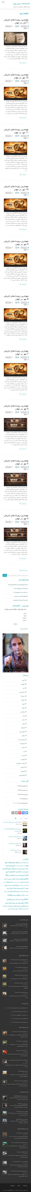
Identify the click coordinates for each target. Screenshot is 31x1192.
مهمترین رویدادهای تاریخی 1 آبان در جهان (16, 21)
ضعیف (24, 620)
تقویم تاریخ (9, 871)
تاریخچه (14, 868)
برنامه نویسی (22, 692)
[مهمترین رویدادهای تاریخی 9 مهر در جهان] (15, 260)
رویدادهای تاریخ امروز (13, 888)
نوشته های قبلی (24, 570)
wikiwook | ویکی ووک (21, 3)
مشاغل (23, 736)
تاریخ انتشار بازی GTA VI (16, 850)
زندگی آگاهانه (11, 1190)
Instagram (13, 1186)
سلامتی (25, 899)
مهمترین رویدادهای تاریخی (17, 906)
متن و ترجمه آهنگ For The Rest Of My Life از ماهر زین (13, 830)
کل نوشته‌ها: (25, 799)
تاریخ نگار (18, 868)
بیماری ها (23, 696)
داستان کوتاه (10, 882)
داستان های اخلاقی (17, 882)
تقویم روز (11, 875)
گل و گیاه (23, 771)
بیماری (21, 866)
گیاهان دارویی (22, 775)
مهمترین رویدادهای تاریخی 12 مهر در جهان (16, 76)
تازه (21, 818)
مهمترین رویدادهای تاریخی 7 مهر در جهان (16, 352)
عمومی (25, 28)
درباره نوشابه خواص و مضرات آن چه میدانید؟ (20, 1031)
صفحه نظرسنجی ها (24, 629)
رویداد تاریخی (24, 888)
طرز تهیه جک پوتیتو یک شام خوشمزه (20, 600)
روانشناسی (22, 712)
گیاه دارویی (11, 908)
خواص (21, 878)
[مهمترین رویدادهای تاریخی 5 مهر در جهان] (15, 480)
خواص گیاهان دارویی (13, 879)
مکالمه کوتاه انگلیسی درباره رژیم (22, 946)
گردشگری (23, 767)
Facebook (25, 1186)
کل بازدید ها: (25, 795)
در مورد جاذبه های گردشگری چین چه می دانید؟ (19, 1142)
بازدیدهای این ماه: (24, 790)
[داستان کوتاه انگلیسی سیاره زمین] (24, 838)
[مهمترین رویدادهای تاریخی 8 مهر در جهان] (15, 315)
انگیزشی (24, 866)
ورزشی (23, 755)
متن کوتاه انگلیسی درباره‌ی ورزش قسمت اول (13, 822)
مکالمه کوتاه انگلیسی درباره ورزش (21, 596)
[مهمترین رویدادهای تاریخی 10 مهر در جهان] (15, 205)
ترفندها (23, 700)
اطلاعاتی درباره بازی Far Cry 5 (22, 1111)
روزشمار (16, 885)
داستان (23, 882)
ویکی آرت (23, 759)
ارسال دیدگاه (8, 26)
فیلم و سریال (22, 732)
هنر (24, 751)
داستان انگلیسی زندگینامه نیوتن (15, 843)
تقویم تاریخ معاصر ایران (21, 875)
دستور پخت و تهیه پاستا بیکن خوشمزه (21, 983)
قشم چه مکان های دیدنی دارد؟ (22, 1152)
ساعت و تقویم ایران (19, 895)
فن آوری (23, 728)
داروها (23, 708)
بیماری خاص (17, 866)
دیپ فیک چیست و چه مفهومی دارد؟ (21, 592)
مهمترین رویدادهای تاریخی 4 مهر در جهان (16, 517)
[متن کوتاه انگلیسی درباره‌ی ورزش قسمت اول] (24, 823)
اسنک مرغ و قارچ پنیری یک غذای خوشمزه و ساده (18, 585)
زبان (24, 716)
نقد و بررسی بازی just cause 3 (22, 1119)
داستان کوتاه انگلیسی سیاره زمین (15, 837)
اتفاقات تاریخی (23, 863)
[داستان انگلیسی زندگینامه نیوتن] (24, 845)
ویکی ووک (7, 906)
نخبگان (23, 747)
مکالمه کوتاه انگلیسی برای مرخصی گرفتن (21, 939)
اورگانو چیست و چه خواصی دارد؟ (22, 1041)
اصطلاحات (23, 684)
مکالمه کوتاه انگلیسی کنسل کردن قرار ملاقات (20, 932)
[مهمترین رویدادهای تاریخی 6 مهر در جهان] (15, 425)
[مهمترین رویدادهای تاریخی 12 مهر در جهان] (15, 94)
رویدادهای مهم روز (13, 891)
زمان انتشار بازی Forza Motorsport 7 (21, 1096)
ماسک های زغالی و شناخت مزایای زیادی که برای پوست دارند (18, 1060)
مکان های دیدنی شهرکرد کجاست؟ (22, 1133)
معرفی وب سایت (21, 740)
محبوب (25, 818)
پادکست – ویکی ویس (20, 763)
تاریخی (23, 871)
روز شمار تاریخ (9, 885)
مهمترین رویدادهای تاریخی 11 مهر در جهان (16, 131)
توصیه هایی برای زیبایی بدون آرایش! (21, 1081)
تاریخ (13, 865)
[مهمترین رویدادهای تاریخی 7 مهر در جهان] (15, 370)
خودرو (23, 704)
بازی (24, 688)
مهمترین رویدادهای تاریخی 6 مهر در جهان (16, 407)
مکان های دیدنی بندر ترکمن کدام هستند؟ (20, 1161)
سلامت (23, 720)
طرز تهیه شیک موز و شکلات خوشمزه (21, 992)
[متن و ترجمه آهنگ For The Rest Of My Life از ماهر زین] (24, 830)
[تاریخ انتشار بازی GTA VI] (24, 852)
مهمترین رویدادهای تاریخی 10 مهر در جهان (16, 187)
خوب (24, 616)
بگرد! (5, 575)
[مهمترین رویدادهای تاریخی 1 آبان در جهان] (15, 39)
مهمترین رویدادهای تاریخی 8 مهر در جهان (16, 297)
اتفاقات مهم (15, 862)
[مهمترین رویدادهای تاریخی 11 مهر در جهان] (15, 148)
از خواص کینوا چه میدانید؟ (23, 1071)
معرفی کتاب (22, 744)
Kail (16, 26)
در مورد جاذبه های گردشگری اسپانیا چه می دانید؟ (19, 1171)
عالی (24, 613)
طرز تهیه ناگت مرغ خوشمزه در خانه (21, 588)
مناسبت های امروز (17, 899)
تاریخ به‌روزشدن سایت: (23, 803)
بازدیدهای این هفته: (24, 786)
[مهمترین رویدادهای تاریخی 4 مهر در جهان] (15, 534)
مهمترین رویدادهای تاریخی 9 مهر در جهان (16, 242)
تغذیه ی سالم (17, 871)
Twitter (18, 1186)
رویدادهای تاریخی (23, 891)
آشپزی (23, 680)
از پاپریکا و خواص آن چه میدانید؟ (22, 1050)
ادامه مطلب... (23, 63)
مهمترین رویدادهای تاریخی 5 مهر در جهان (16, 462)
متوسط (24, 618)
